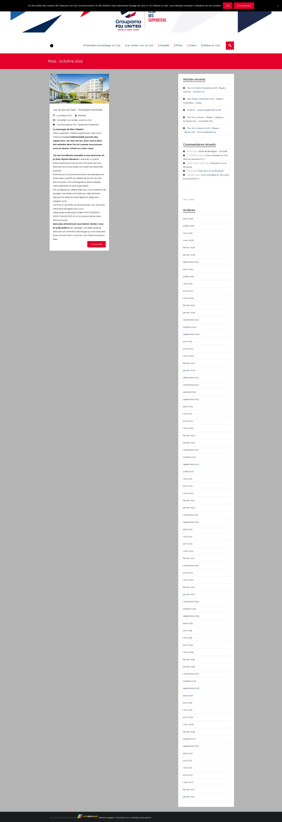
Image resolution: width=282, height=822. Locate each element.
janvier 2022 (189, 507)
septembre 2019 (191, 616)
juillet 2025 (188, 276)
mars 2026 (188, 240)
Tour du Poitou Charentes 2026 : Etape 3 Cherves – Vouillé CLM (204, 90)
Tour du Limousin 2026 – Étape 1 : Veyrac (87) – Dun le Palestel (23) (201, 130)
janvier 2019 (189, 666)
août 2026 (188, 218)
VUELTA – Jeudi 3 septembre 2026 (204, 110)
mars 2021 (188, 551)
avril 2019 (188, 645)
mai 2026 (188, 233)
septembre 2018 (191, 688)
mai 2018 (187, 710)
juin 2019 (187, 630)
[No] (278, 5)
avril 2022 (188, 486)
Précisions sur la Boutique (210, 171)
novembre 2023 (191, 385)
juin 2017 (187, 760)
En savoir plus (244, 5)
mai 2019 (187, 637)
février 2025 (189, 305)
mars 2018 (188, 724)
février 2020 (189, 587)
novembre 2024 (191, 320)
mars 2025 (188, 298)
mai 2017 (187, 767)
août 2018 (188, 695)
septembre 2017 (191, 746)
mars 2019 (188, 652)
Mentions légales (106, 817)
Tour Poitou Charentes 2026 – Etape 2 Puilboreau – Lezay (203, 101)
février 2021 (189, 558)
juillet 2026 (188, 226)
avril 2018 (188, 717)
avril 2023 (188, 421)
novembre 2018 (191, 674)
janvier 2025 (189, 312)
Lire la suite (96, 244)
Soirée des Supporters (88, 124)
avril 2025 (188, 291)
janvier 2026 (189, 255)
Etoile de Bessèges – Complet (213, 151)
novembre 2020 (191, 565)
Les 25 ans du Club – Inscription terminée (77, 109)
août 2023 (188, 406)
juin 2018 (187, 703)
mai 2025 (187, 283)
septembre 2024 (191, 334)
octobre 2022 (189, 457)
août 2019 (188, 623)
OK (227, 5)
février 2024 (189, 363)
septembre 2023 (191, 399)
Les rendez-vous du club (79, 120)
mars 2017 (188, 782)
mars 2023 (188, 428)
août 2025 (188, 269)
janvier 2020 (189, 594)
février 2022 (189, 500)
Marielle (82, 115)
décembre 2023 (191, 377)
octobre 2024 (189, 327)
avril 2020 (188, 572)
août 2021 (188, 529)
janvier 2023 (189, 442)
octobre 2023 (189, 392)
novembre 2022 (191, 450)
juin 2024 (187, 341)
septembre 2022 (191, 464)
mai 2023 (187, 413)
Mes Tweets (188, 199)
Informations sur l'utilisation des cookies (133, 817)
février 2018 (189, 732)
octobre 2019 (189, 609)
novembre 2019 (191, 601)
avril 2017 (188, 775)
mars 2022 (188, 493)
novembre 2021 (190, 515)
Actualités (61, 120)
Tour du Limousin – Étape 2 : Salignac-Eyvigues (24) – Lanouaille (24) (203, 119)
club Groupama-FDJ (67, 124)
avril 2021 (188, 544)
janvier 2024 (189, 370)
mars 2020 (188, 580)
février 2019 (189, 659)
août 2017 (188, 753)
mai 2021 (187, 536)
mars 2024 (188, 356)
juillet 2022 (188, 471)
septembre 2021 (191, 522)
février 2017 (189, 789)
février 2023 (189, 435)
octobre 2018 (189, 681)
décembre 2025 (191, 262)
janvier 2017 (189, 796)
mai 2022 (187, 479)
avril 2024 (188, 349)
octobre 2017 (189, 739)
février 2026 (189, 247)
